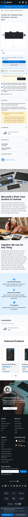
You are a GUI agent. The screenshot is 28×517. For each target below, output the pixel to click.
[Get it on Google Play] (20, 445)
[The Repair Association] (25, 486)
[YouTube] (14, 486)
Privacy (3, 444)
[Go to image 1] (13, 46)
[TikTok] (3, 486)
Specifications (5, 140)
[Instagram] (11, 486)
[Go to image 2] (15, 46)
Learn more (10, 408)
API (2, 430)
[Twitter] (8, 486)
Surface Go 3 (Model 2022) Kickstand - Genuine (14, 10)
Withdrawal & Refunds (6, 449)
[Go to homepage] (8, 2)
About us (3, 421)
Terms (2, 446)
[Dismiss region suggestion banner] (26, 508)
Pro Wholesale (18, 423)
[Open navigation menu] (1, 2)
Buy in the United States (14, 61)
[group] (3, 35)
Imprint (3, 442)
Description (4, 100)
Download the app (20, 437)
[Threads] (22, 486)
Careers (3, 428)
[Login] (26, 2)
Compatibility (4, 127)
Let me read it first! (7, 474)
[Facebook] (5, 486)
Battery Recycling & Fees (7, 459)
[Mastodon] (17, 486)
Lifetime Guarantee (5, 451)
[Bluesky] (20, 486)
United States (6, 514)
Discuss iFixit (4, 426)
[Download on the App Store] (20, 440)
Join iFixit (21, 78)
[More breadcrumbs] (2, 10)
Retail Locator (18, 426)
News (16, 432)
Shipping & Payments (6, 453)
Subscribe (23, 471)
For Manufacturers (19, 428)
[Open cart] (22, 2)
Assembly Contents (6, 154)
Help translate (12, 481)
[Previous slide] (12, 375)
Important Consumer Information (6, 456)
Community (17, 421)
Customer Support (5, 423)
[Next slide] (15, 375)
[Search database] (20, 2)
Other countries (20, 514)
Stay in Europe (14, 65)
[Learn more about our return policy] (11, 94)
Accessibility (4, 440)
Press (16, 430)
